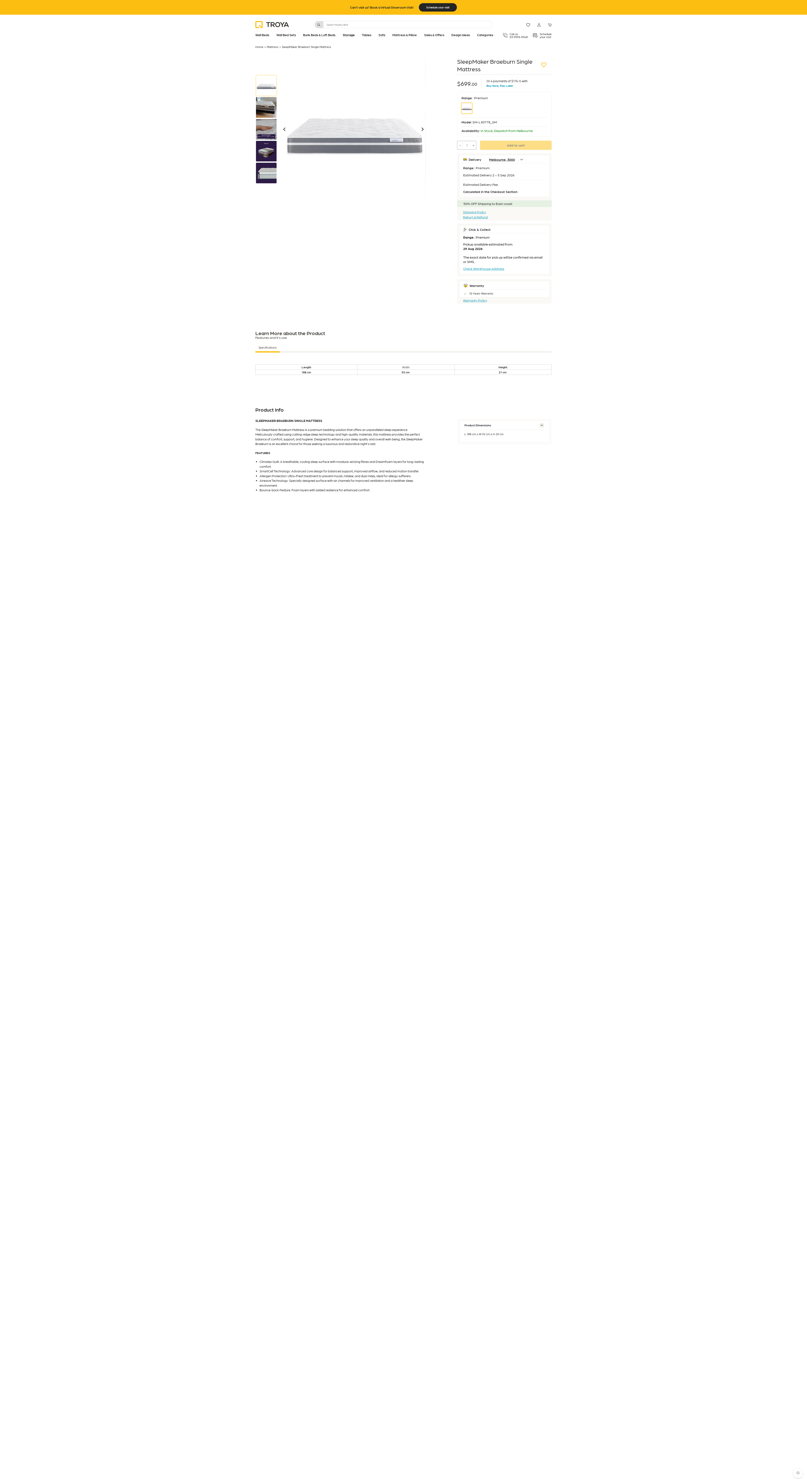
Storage (349, 35)
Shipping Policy (474, 212)
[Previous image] (284, 129)
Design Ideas (460, 35)
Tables (366, 35)
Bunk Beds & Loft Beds (319, 35)
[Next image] (423, 129)
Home (259, 46)
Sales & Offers (434, 35)
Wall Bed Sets (286, 35)
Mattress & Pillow (404, 35)
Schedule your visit (438, 7)
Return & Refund (475, 217)
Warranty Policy (475, 300)
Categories (485, 35)
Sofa (381, 35)
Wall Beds (262, 35)
